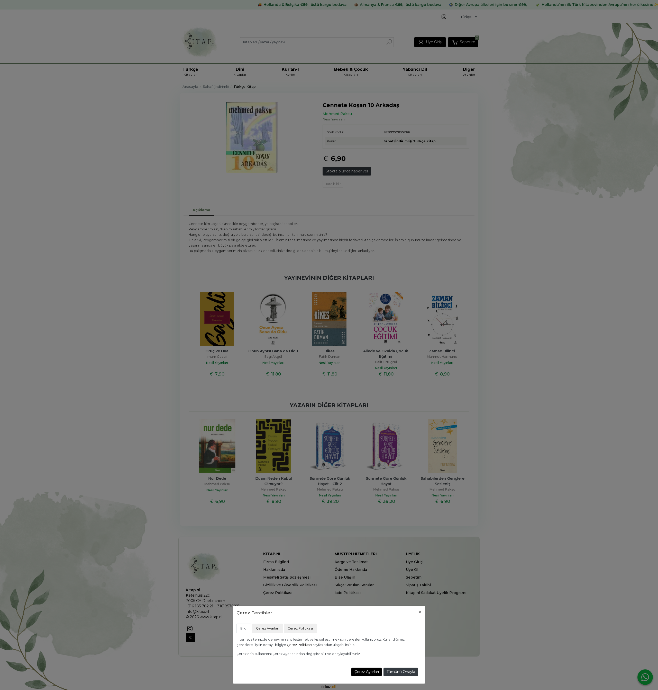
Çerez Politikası (299, 645)
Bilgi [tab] (243, 628)
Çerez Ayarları (366, 671)
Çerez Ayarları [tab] (267, 628)
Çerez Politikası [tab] (300, 628)
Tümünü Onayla (401, 671)
